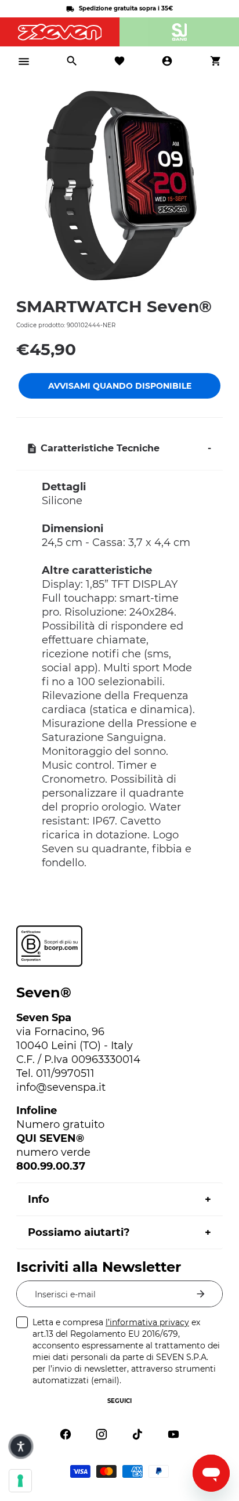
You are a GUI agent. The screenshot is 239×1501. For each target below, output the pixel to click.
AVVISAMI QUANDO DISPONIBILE (119, 386)
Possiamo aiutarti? (79, 1232)
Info (38, 1199)
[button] (20, 1446)
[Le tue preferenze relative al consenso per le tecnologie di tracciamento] (20, 1481)
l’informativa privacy (147, 1322)
